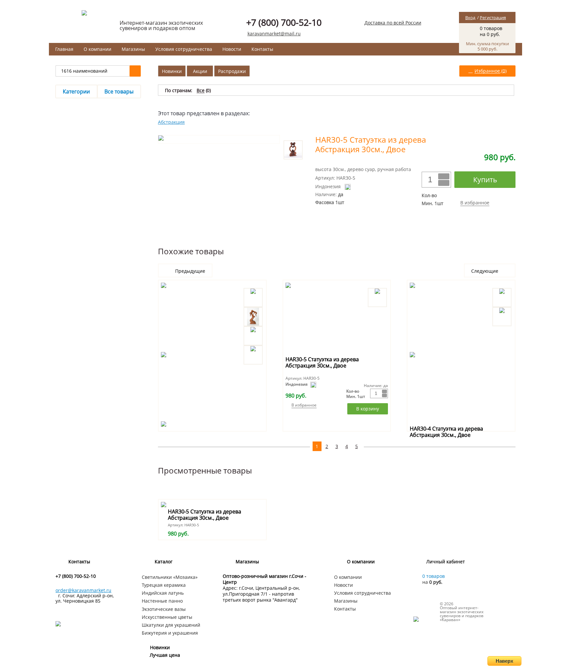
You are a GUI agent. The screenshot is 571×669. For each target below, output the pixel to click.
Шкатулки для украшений (171, 625)
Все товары (118, 91)
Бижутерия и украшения (170, 633)
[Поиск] (135, 71)
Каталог (163, 561)
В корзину (367, 408)
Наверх (504, 661)
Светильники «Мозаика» (170, 577)
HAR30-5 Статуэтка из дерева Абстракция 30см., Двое (322, 362)
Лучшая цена (165, 655)
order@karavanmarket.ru (83, 590)
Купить (485, 179)
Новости (231, 49)
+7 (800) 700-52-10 (284, 22)
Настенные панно (162, 601)
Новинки (172, 71)
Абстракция (171, 122)
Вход (470, 17)
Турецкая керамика (164, 585)
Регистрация (493, 17)
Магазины (133, 49)
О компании (97, 49)
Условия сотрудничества (183, 49)
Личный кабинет (445, 561)
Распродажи (232, 71)
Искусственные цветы (167, 617)
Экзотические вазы (164, 609)
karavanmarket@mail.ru (274, 33)
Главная (64, 49)
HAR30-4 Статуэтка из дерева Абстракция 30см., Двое (446, 432)
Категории (76, 91)
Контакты (262, 49)
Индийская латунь (163, 593)
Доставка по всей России (392, 22)
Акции (200, 71)
